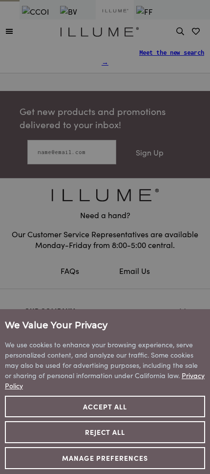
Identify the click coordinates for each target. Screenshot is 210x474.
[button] (9, 31)
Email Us (134, 270)
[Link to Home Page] (100, 30)
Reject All (105, 432)
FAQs (71, 270)
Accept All (105, 406)
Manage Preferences (105, 458)
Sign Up (150, 152)
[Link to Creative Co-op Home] (105, 195)
